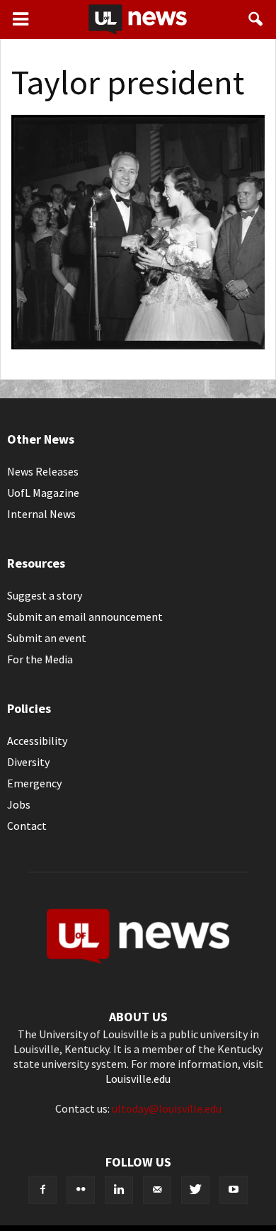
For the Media (40, 659)
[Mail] (157, 1190)
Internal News (41, 514)
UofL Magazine (43, 492)
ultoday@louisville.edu (167, 1108)
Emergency (34, 783)
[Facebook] (42, 1190)
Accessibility (37, 740)
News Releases (43, 471)
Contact (27, 826)
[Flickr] (81, 1190)
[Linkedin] (119, 1190)
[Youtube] (233, 1190)
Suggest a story (44, 595)
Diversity (28, 762)
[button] (256, 19)
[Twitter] (195, 1190)
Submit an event (46, 638)
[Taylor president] (138, 345)
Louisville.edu (138, 1079)
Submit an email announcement (85, 616)
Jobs (18, 804)
